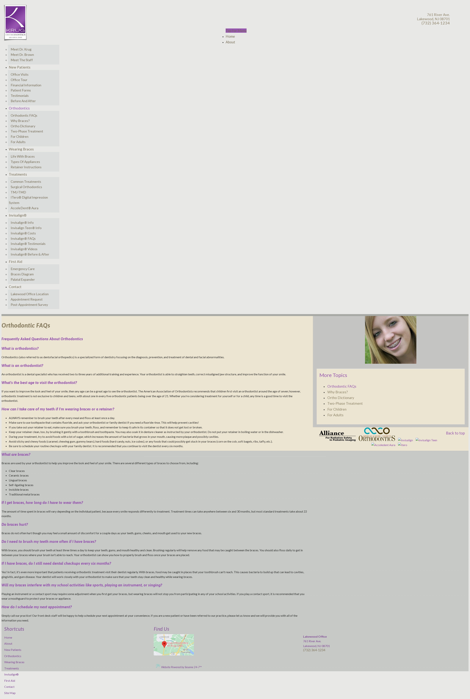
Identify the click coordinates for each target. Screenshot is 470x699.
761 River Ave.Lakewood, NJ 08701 (433, 16)
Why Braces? (337, 392)
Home (8, 637)
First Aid (9, 680)
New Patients (12, 649)
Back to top (455, 433)
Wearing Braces (14, 662)
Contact (9, 686)
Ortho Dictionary (340, 398)
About (8, 643)
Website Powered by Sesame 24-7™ (181, 667)
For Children (336, 409)
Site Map (10, 693)
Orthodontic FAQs (341, 386)
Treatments (11, 668)
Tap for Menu (236, 30)
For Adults (335, 415)
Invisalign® (11, 674)
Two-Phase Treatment (345, 403)
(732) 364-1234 (436, 23)
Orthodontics (12, 656)
